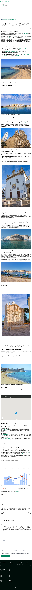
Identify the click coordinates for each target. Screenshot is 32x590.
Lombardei (1, 573)
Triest (9, 577)
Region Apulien (26, 33)
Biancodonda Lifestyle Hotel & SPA (7, 438)
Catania (9, 575)
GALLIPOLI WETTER (3, 465)
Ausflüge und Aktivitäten (20, 564)
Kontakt (27, 567)
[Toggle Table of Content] (29, 28)
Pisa (9, 576)
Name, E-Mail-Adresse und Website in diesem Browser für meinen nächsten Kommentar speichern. (16, 553)
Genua (9, 573)
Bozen (9, 570)
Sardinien (1, 577)
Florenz (9, 569)
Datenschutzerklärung (28, 566)
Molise (1, 575)
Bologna (10, 571)
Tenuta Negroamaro (5, 434)
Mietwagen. (17, 55)
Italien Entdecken (18, 587)
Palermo (10, 568)
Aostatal (1, 566)
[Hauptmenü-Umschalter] (31, 1)
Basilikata (1, 567)
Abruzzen (1, 565)
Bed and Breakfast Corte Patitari (24, 48)
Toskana (1, 578)
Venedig (10, 566)
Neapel (9, 567)
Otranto (9, 37)
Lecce (14, 36)
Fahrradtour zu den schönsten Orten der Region (12, 51)
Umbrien (1, 580)
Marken (1, 574)
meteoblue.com (17, 491)
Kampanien (1, 571)
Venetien (1, 581)
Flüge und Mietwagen (19, 565)
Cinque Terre (10, 581)
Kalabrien (1, 570)
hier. (23, 453)
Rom (9, 565)
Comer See (10, 579)
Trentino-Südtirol (2, 579)
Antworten (4, 532)
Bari (9, 574)
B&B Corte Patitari (5, 429)
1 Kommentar (14, 19)
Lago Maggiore (10, 578)
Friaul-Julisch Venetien (2, 569)
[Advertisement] (16, 12)
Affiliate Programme (28, 565)
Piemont (1, 576)
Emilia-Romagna (2, 568)
